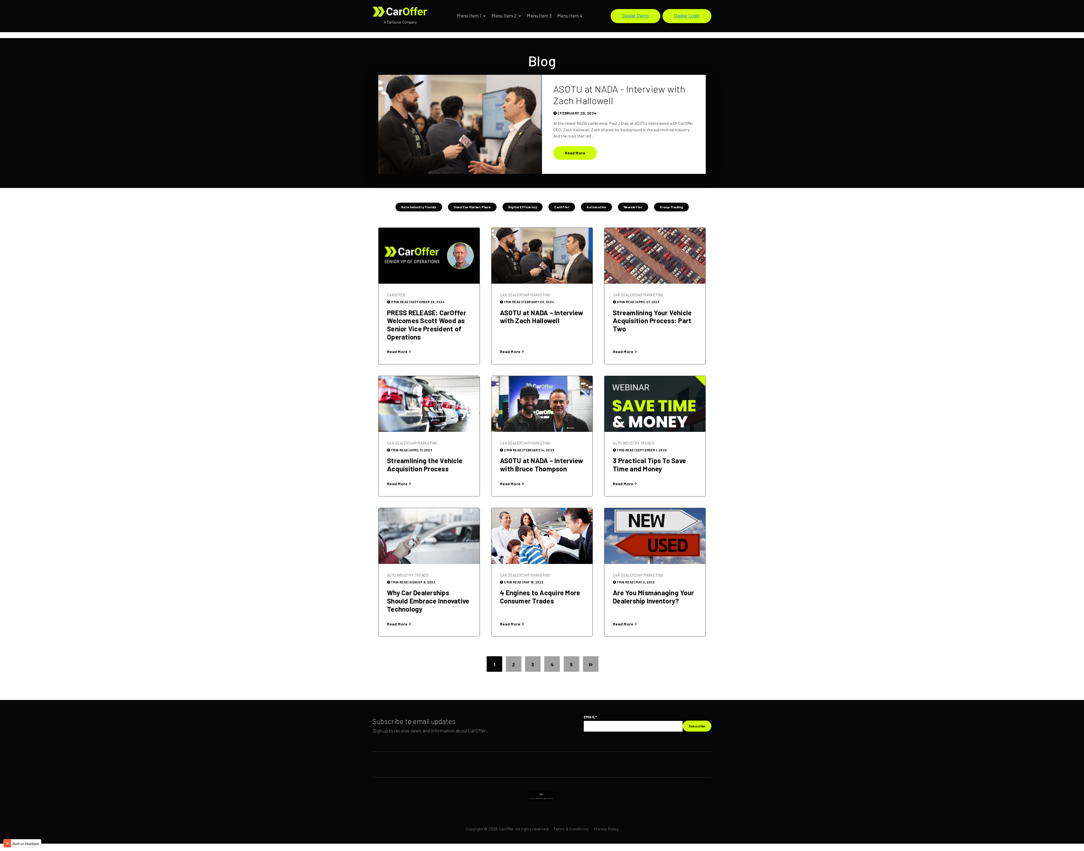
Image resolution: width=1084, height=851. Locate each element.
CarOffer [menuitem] (561, 207)
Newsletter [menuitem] (633, 207)
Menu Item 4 (569, 15)
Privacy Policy (606, 828)
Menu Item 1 (469, 15)
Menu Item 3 (539, 15)
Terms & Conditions (571, 828)
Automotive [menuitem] (596, 207)
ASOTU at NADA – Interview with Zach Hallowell (619, 94)
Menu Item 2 (504, 15)
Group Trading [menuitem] (671, 207)
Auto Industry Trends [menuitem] (418, 207)
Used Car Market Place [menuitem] (472, 207)
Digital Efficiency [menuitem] (522, 207)
